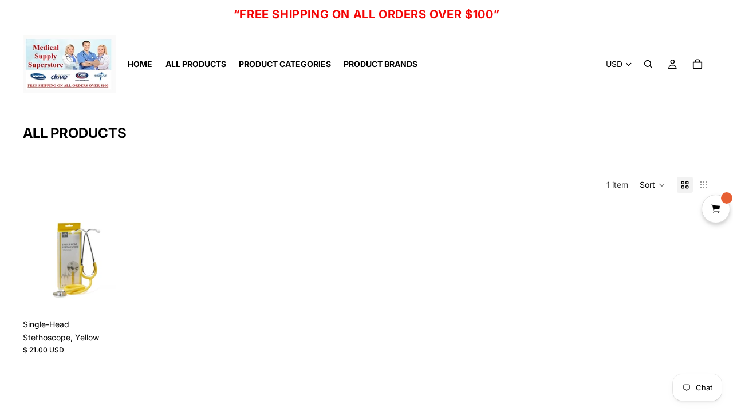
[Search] (648, 64)
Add (122, 295)
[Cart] (697, 64)
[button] (652, 184)
